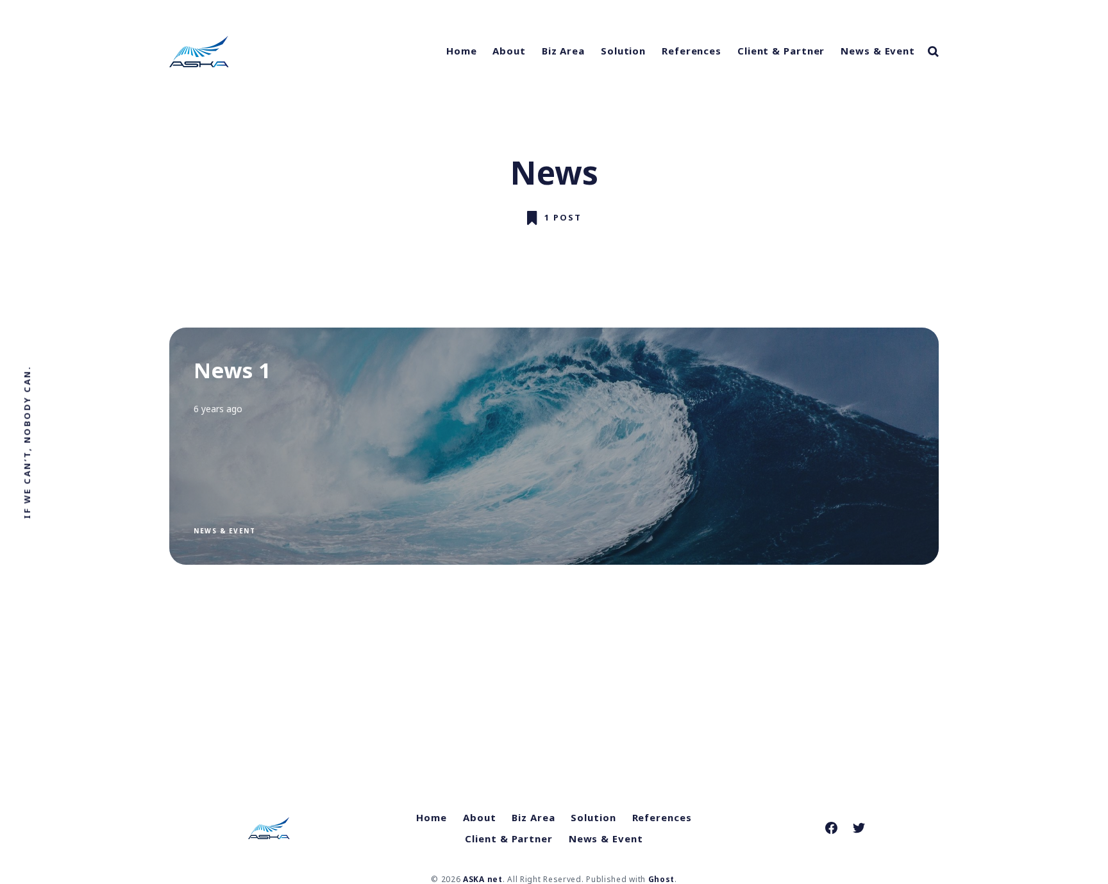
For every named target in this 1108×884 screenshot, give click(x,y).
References (691, 50)
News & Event (878, 50)
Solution (623, 50)
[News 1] (554, 446)
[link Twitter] (859, 828)
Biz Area (563, 50)
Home (461, 50)
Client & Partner (781, 50)
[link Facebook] (831, 828)
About (509, 50)
